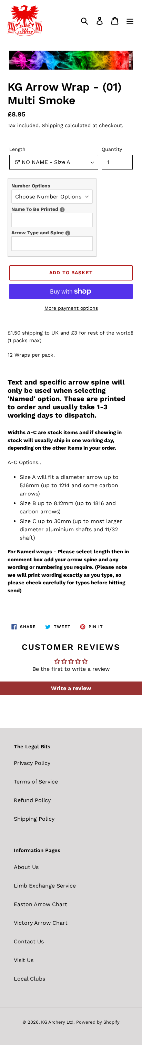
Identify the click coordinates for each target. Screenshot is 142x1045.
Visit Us (23, 960)
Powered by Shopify (98, 1022)
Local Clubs (29, 978)
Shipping (52, 125)
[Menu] (130, 21)
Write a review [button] (71, 688)
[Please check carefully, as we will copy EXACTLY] (62, 209)
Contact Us (29, 941)
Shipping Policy (34, 819)
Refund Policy (32, 800)
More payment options (71, 308)
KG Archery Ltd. (57, 1022)
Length (17, 149)
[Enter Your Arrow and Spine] (67, 233)
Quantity (112, 149)
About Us (26, 867)
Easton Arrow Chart (40, 904)
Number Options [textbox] (30, 185)
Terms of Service (36, 781)
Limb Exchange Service (45, 885)
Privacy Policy (32, 763)
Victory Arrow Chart (41, 923)
